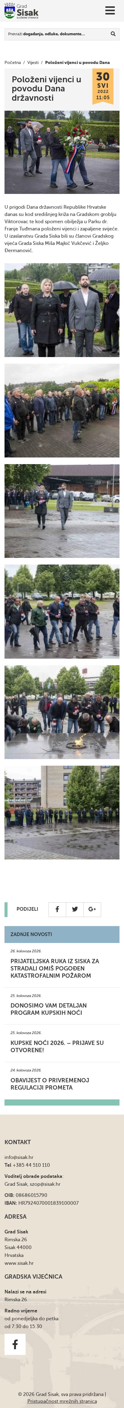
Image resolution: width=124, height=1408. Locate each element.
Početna (13, 62)
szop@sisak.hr (45, 1184)
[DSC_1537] (62, 712)
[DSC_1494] (62, 410)
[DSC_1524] (62, 511)
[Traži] (113, 34)
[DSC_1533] (62, 611)
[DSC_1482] (62, 310)
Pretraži (46, 34)
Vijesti (33, 62)
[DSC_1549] (62, 812)
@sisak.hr (23, 1157)
